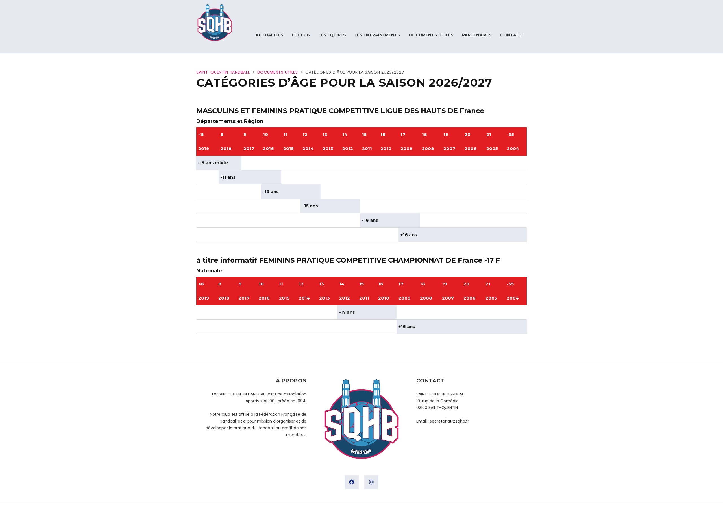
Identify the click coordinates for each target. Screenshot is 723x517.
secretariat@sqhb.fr (449, 421)
